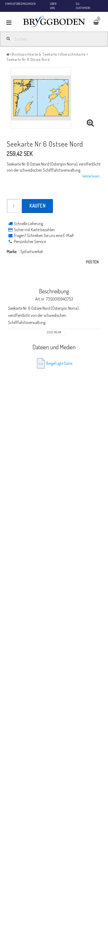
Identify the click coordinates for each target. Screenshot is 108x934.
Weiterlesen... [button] (91, 175)
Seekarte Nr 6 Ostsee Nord (28, 59)
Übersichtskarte (72, 54)
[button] (99, 23)
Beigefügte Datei (59, 363)
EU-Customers (83, 6)
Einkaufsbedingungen (20, 4)
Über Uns (53, 6)
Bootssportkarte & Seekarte (34, 54)
